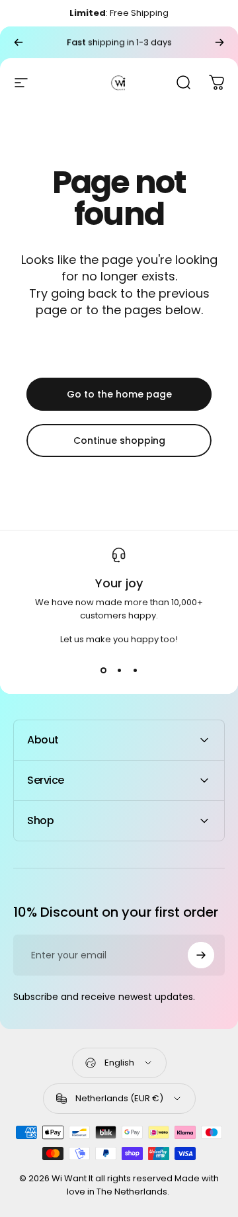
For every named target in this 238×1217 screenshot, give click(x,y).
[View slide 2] (119, 670)
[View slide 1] (103, 670)
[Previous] (18, 42)
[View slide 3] (135, 670)
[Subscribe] (201, 955)
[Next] (219, 42)
